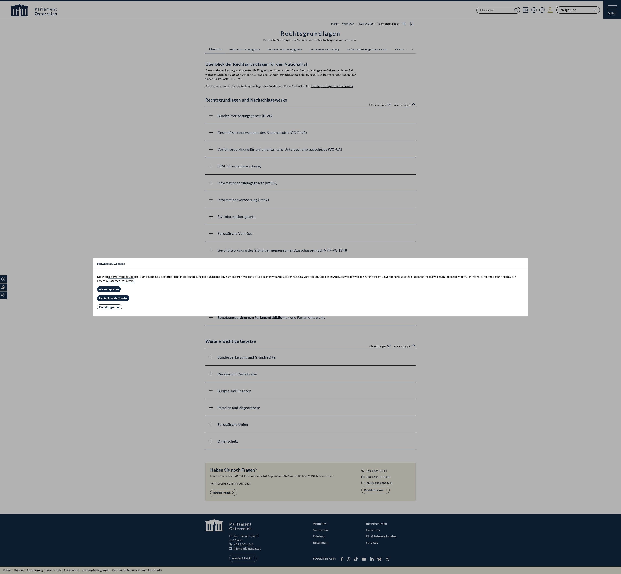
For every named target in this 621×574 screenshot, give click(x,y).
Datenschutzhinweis (120, 281)
